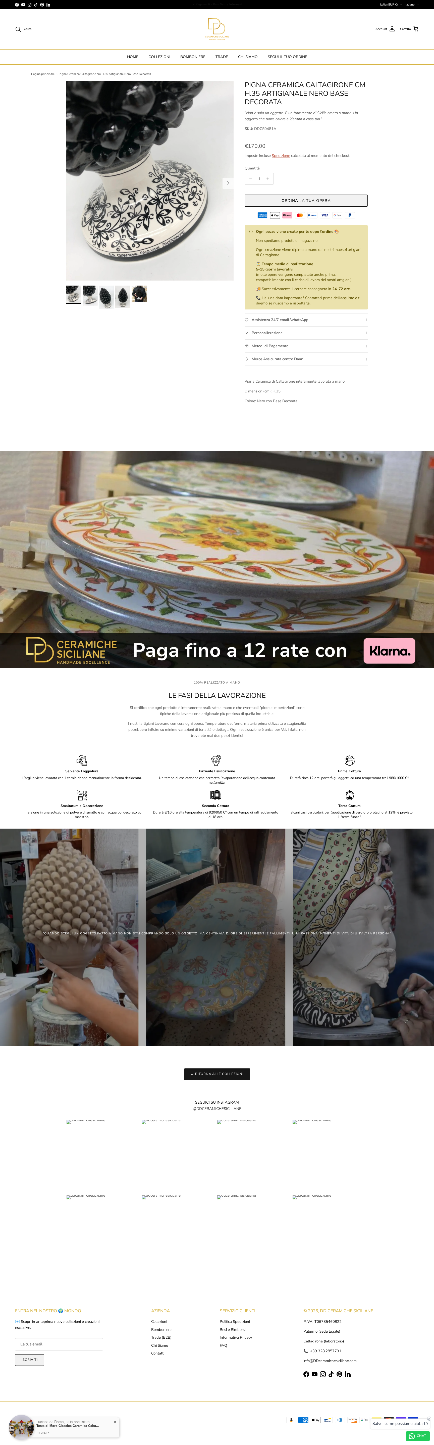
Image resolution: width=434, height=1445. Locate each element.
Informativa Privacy (236, 1337)
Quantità (252, 168)
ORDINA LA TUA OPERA (306, 200)
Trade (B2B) (161, 1337)
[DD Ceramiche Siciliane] (217, 29)
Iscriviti (30, 1360)
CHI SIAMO (248, 56)
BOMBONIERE (192, 56)
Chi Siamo (159, 1345)
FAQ (223, 1345)
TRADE (221, 56)
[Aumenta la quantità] (269, 178)
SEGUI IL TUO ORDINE (287, 56)
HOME (132, 56)
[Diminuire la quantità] (249, 178)
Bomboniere (161, 1329)
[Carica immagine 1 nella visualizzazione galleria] (150, 181)
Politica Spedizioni (235, 1321)
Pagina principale (43, 74)
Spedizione (281, 155)
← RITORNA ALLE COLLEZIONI (217, 1074)
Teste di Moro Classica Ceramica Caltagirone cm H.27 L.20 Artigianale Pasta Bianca (67, 1426)
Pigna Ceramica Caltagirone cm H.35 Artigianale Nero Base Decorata (105, 74)
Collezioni (159, 1321)
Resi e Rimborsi (232, 1329)
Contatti (157, 1353)
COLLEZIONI (159, 56)
